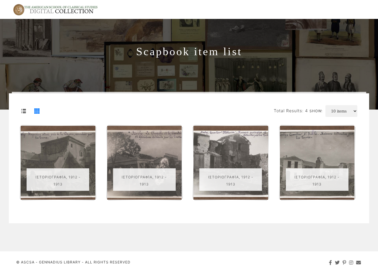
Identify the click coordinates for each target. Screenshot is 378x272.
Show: (315, 111)
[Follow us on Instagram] (351, 263)
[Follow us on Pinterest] (344, 263)
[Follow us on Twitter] (337, 263)
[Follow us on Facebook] (330, 263)
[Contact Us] (358, 263)
